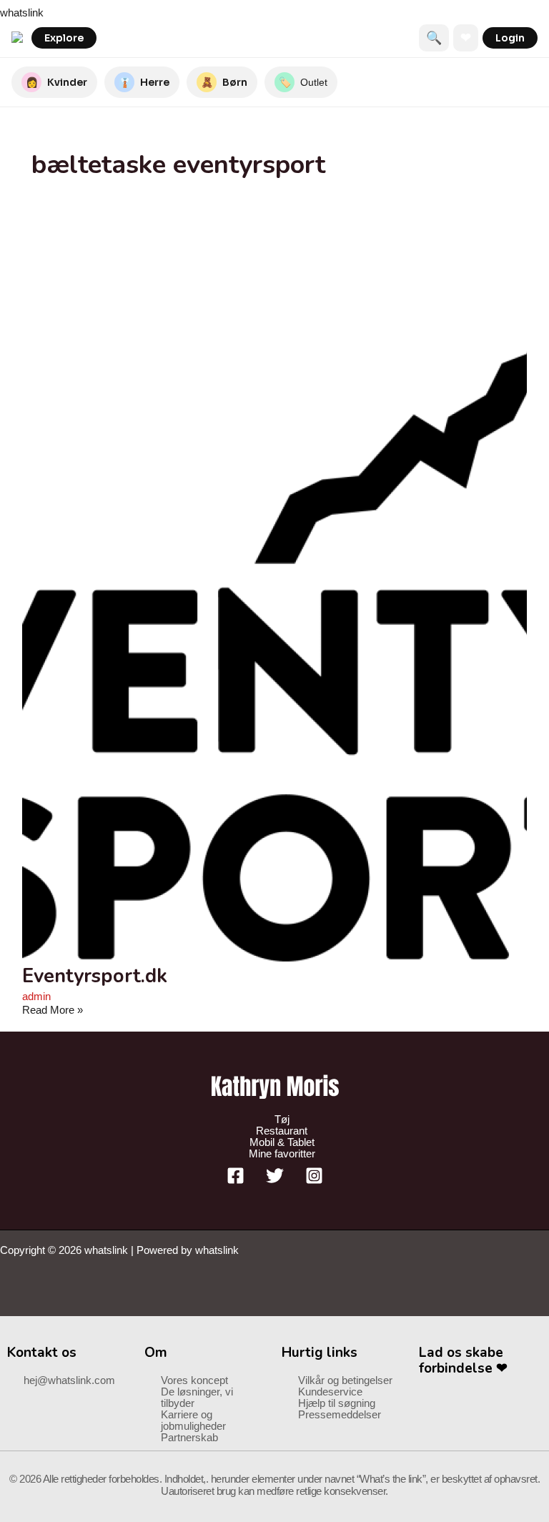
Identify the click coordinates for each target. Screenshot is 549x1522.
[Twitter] (275, 1181)
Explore (64, 37)
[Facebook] (235, 1181)
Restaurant (281, 1131)
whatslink (22, 13)
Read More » (52, 1010)
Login (510, 37)
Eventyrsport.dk (94, 975)
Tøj (282, 1119)
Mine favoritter (282, 1154)
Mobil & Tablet (282, 1142)
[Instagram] (314, 1181)
